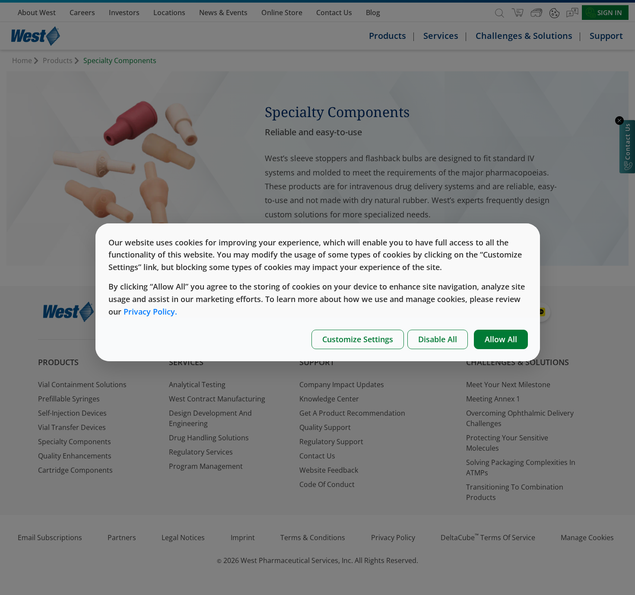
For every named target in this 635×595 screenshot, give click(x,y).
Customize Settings (357, 339)
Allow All (501, 339)
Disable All (437, 339)
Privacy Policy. (150, 311)
